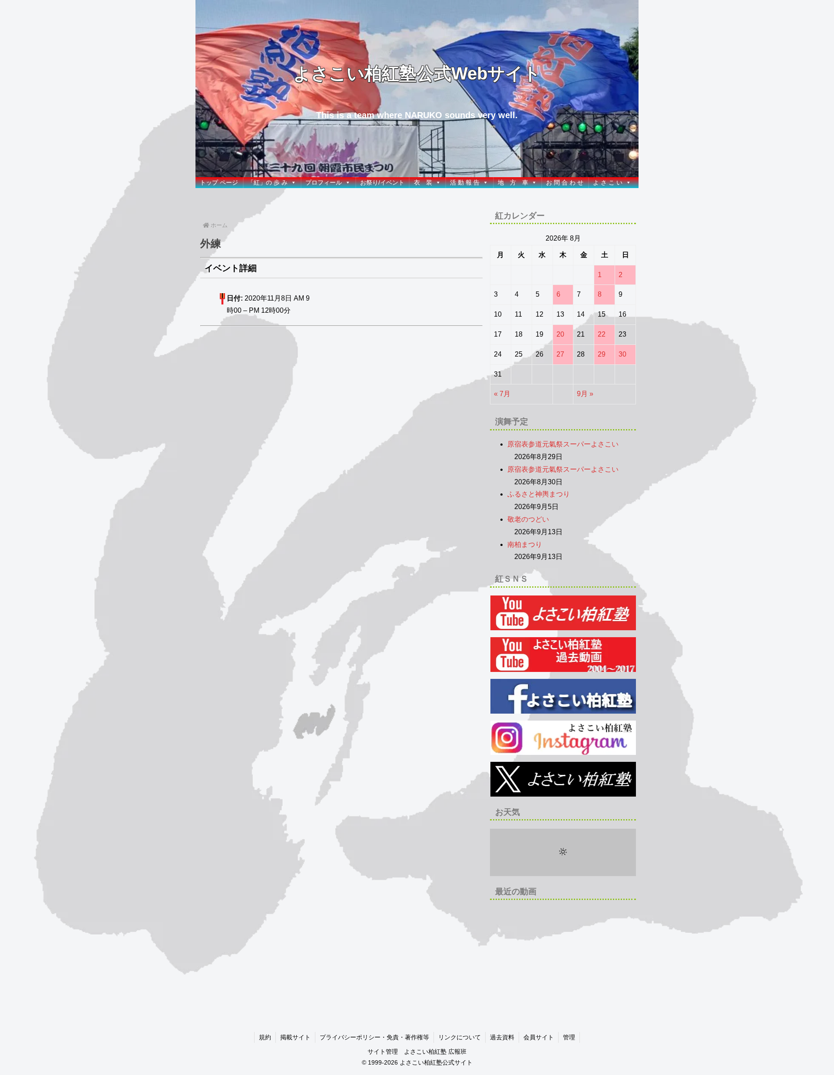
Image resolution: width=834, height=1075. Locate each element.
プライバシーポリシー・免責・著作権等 (374, 1037)
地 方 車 (513, 182)
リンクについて (459, 1037)
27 (560, 354)
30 (622, 354)
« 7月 (502, 393)
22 (602, 334)
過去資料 (502, 1037)
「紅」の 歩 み (268, 182)
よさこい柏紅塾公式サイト (436, 1062)
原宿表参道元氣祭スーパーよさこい (563, 444)
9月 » (585, 393)
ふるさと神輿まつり (538, 494)
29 (602, 354)
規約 (265, 1037)
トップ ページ (219, 182)
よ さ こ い (607, 182)
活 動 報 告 (465, 182)
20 (560, 334)
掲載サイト (295, 1037)
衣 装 (423, 182)
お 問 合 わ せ (564, 182)
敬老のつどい (528, 519)
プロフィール (323, 182)
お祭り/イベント (382, 182)
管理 (569, 1037)
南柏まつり (524, 544)
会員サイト (538, 1037)
